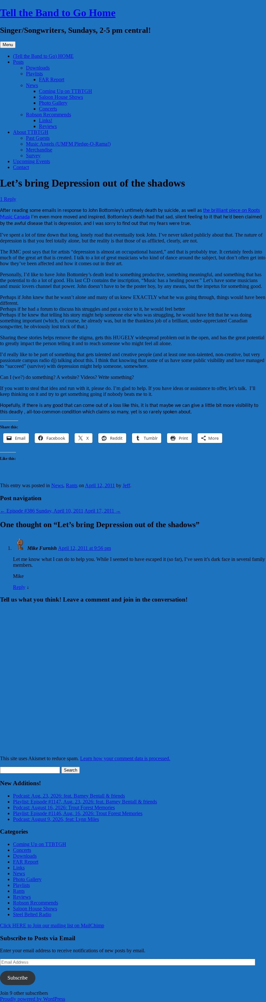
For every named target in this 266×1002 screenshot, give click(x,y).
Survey (33, 155)
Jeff (126, 485)
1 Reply (8, 199)
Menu (8, 44)
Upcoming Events (31, 161)
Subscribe (17, 978)
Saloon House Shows (61, 97)
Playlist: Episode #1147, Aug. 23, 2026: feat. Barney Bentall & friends (85, 801)
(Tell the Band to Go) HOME (43, 56)
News (32, 85)
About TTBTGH (30, 132)
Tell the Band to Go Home (57, 13)
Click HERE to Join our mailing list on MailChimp (52, 925)
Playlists (34, 73)
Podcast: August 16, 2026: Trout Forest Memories (64, 807)
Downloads (38, 68)
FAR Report (51, 79)
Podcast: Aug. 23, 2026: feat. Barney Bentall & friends (69, 796)
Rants (72, 485)
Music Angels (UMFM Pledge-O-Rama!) (68, 144)
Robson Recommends (48, 114)
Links (19, 867)
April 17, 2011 (102, 511)
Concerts (48, 108)
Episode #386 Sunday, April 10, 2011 (41, 511)
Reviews (48, 126)
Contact (21, 167)
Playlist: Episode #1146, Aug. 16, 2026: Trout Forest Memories (77, 813)
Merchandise (39, 149)
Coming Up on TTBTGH (65, 91)
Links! (45, 120)
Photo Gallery (53, 103)
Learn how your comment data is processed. (125, 758)
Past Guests (38, 138)
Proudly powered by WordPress (32, 999)
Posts (18, 62)
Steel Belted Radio (32, 914)
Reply (19, 587)
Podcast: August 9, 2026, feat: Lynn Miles (56, 819)
